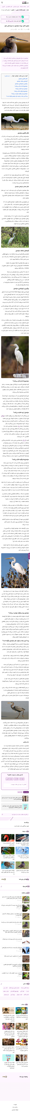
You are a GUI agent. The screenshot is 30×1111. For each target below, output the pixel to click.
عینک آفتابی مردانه (25, 988)
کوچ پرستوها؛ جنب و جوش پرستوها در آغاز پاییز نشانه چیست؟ (12, 914)
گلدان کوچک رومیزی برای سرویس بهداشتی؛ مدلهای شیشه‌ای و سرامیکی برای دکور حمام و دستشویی (22, 1033)
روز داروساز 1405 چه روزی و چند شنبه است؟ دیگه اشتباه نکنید (22, 1017)
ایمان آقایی (12, 29)
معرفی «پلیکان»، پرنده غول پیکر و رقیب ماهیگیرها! (22, 844)
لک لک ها (20, 792)
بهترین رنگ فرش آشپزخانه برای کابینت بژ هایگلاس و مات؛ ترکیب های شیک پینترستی (8, 1018)
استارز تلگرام (26, 994)
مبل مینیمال (6, 994)
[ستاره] (25, 2)
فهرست (15, 1104)
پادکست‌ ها (15, 1107)
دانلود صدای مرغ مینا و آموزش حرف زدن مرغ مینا (22, 871)
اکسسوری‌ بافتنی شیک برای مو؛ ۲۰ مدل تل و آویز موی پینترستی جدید (12, 798)
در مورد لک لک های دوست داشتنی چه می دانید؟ (23, 856)
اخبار (28, 6)
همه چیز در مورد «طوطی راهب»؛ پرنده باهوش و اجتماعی (12, 973)
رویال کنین (13, 994)
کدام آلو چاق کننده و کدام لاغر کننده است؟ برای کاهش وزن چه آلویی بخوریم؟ (22, 1048)
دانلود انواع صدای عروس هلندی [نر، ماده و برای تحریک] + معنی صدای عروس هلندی (12, 897)
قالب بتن (5, 988)
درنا (19, 426)
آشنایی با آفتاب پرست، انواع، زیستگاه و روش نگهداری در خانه (8, 857)
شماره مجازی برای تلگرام (14, 988)
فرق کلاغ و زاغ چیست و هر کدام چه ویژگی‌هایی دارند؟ (12, 948)
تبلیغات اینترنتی (15, 1110)
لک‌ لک (24, 440)
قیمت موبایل (19, 994)
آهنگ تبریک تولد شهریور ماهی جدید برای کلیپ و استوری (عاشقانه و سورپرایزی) (12, 806)
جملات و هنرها (23, 6)
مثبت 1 (27, 991)
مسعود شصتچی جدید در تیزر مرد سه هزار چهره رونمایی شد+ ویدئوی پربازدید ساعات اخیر (8, 1049)
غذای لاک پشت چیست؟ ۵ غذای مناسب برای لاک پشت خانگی (11, 906)
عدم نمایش (7, 76)
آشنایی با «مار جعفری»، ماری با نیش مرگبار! (13, 956)
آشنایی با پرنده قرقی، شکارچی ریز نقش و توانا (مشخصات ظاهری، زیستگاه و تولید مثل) (12, 931)
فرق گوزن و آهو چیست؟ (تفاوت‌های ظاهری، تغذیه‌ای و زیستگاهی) (12, 965)
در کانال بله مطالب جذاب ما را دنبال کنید (20, 814)
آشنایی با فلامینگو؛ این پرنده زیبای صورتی (8, 844)
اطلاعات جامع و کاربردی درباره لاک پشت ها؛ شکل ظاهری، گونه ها (7, 872)
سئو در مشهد (6, 991)
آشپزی (3, 6)
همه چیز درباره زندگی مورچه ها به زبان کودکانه (12, 939)
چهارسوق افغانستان (14, 991)
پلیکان (2, 416)
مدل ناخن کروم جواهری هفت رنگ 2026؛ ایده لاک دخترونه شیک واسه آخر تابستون (9, 1033)
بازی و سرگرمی (16, 6)
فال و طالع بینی (9, 6)
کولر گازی (22, 991)
